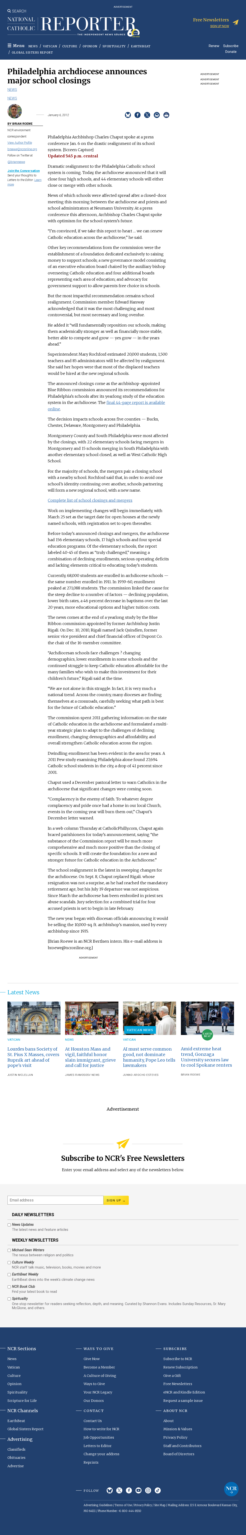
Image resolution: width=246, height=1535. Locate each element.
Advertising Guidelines (98, 1505)
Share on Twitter (147, 115)
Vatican (50, 46)
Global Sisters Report (32, 52)
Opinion (90, 46)
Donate (231, 52)
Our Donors (94, 1401)
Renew (214, 46)
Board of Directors (178, 1454)
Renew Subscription (180, 1367)
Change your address (101, 1454)
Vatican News (140, 1030)
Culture (69, 46)
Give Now (92, 1359)
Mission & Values (177, 1429)
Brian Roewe (191, 1074)
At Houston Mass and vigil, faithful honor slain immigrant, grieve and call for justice (90, 1057)
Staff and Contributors (182, 1446)
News (33, 46)
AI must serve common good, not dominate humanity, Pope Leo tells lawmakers (149, 1057)
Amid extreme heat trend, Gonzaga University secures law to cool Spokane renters (206, 1057)
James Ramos (75, 1075)
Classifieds (16, 1449)
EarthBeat (140, 46)
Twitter (119, 1490)
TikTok (158, 1490)
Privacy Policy (175, 1437)
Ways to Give (94, 1384)
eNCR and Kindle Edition (184, 1392)
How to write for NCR (101, 1429)
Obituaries (16, 1457)
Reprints (91, 1462)
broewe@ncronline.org (22, 149)
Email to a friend (157, 115)
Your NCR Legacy (98, 1392)
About (168, 1421)
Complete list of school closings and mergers (90, 500)
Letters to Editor (98, 1446)
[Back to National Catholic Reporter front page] (73, 27)
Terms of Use (123, 1505)
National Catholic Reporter (231, 1489)
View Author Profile (19, 142)
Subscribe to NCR (177, 1359)
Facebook (129, 1490)
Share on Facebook (138, 115)
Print (166, 115)
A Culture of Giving (100, 1376)
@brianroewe (16, 162)
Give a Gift (172, 1376)
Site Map (159, 1505)
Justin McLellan (20, 1075)
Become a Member (99, 1367)
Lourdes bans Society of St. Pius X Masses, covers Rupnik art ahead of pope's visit (33, 1057)
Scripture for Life (22, 1401)
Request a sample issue (183, 1401)
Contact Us (93, 1421)
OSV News (92, 1075)
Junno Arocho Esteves (141, 1075)
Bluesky (110, 1490)
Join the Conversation (23, 171)
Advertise (15, 1466)
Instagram (148, 1490)
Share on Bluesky (128, 115)
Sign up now (219, 26)
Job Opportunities (99, 1437)
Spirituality (114, 46)
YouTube (138, 1490)
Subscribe (231, 46)
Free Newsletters (177, 1384)
